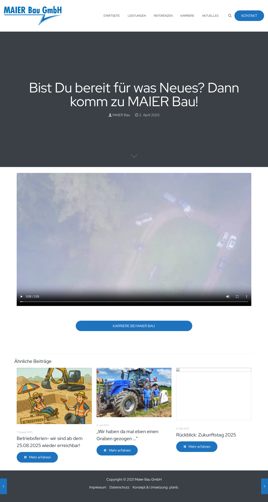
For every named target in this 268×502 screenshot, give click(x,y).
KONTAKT (249, 15)
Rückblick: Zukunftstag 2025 (206, 435)
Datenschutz (119, 487)
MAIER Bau (121, 115)
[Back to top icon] (249, 494)
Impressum (97, 487)
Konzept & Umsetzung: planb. (156, 487)
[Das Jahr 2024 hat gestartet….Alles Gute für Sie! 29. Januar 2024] (3, 486)
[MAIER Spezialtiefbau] (33, 15)
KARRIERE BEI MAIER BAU (134, 326)
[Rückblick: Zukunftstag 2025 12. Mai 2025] (264, 486)
